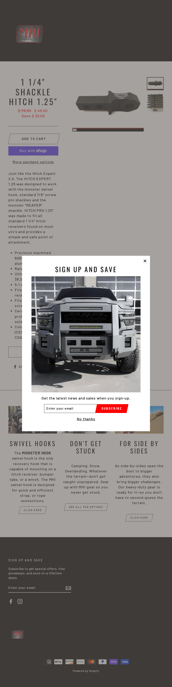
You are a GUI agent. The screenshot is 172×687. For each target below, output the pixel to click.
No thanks (86, 419)
